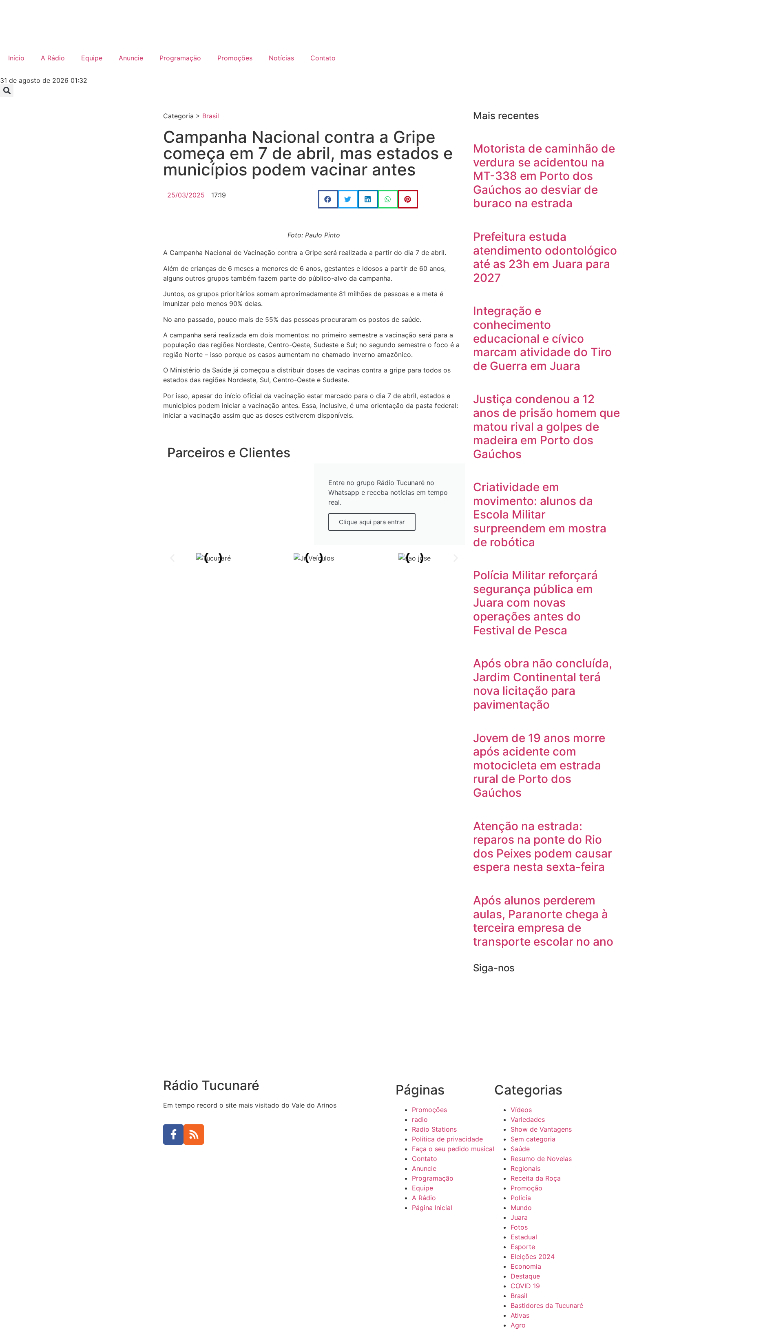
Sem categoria (533, 1139)
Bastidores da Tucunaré (547, 1305)
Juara (519, 1217)
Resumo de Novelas (541, 1159)
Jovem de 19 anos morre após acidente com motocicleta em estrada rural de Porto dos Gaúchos (539, 765)
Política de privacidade (447, 1139)
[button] (6, 90)
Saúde (520, 1149)
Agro (518, 1325)
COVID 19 (525, 1286)
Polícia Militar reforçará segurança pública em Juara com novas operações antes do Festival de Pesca (535, 602)
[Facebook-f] (173, 1134)
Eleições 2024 (533, 1256)
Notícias (281, 58)
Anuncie (131, 58)
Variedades (528, 1119)
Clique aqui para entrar (372, 522)
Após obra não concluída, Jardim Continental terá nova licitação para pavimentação (542, 683)
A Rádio (53, 58)
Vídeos (521, 1110)
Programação (180, 58)
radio (420, 1119)
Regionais (525, 1168)
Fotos (519, 1227)
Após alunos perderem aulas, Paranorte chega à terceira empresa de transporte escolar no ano (543, 920)
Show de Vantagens (541, 1129)
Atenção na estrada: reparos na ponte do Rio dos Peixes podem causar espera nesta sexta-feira (542, 846)
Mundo (521, 1207)
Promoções (234, 58)
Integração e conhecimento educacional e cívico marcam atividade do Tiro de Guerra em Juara (542, 338)
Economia (526, 1266)
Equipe (91, 58)
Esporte (523, 1247)
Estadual (524, 1237)
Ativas (520, 1315)
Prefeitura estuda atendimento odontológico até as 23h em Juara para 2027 (545, 257)
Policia (521, 1198)
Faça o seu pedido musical (453, 1149)
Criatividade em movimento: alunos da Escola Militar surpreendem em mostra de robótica (539, 514)
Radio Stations (434, 1129)
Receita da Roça (536, 1178)
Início (16, 58)
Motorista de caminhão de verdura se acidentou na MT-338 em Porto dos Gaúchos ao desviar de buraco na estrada (544, 176)
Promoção (526, 1188)
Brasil (210, 116)
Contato (323, 58)
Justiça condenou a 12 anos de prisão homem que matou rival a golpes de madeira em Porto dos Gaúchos (546, 426)
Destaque (525, 1276)
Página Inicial (432, 1207)
